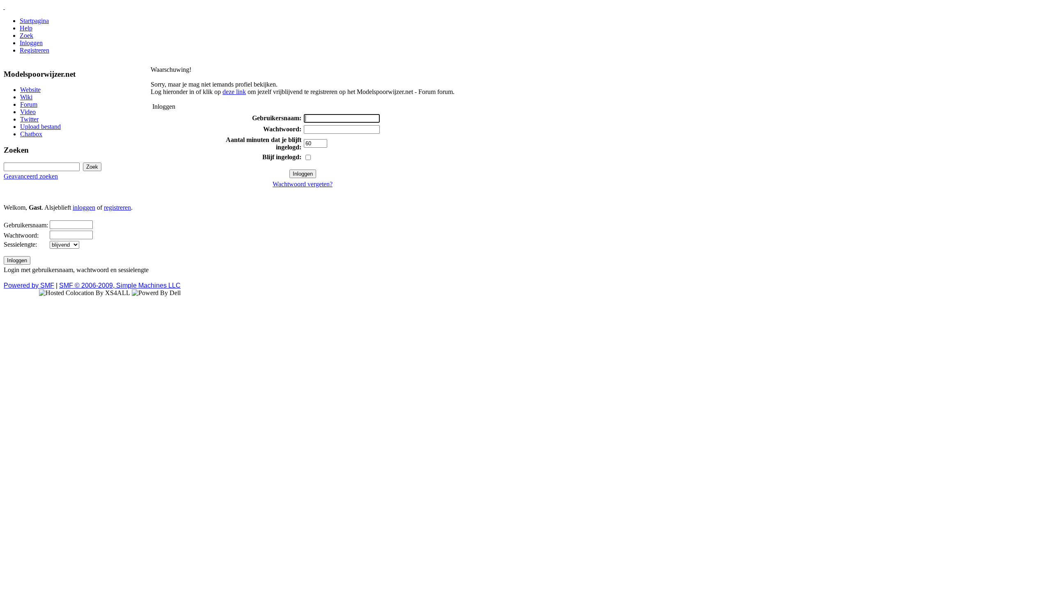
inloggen (84, 207)
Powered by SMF (29, 285)
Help (26, 28)
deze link (234, 91)
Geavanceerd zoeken (31, 176)
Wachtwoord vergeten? (303, 184)
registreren (117, 207)
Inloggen (31, 42)
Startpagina (34, 20)
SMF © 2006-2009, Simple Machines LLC (120, 285)
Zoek (26, 35)
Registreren (34, 50)
